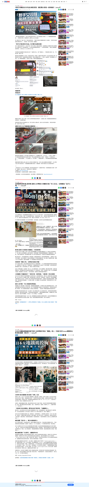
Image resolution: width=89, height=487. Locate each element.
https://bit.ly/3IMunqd (23, 170)
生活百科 (68, 21)
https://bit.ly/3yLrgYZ (48, 174)
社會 (67, 53)
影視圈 (68, 16)
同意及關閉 (70, 484)
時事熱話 (21, 5)
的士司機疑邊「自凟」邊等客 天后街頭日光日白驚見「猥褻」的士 (28, 94)
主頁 (16, 5)
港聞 (18, 5)
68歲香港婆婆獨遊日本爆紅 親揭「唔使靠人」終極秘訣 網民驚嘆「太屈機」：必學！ (37, 457)
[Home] (7, 1)
